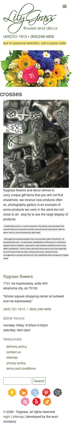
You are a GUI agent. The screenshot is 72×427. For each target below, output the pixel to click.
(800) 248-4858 (40, 309)
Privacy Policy (16, 363)
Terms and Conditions (21, 368)
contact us (13, 352)
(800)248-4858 (42, 36)
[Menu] (64, 6)
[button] (36, 143)
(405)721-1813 (15, 36)
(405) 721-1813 (14, 309)
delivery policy (16, 346)
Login (6, 416)
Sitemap (18, 416)
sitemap (12, 357)
